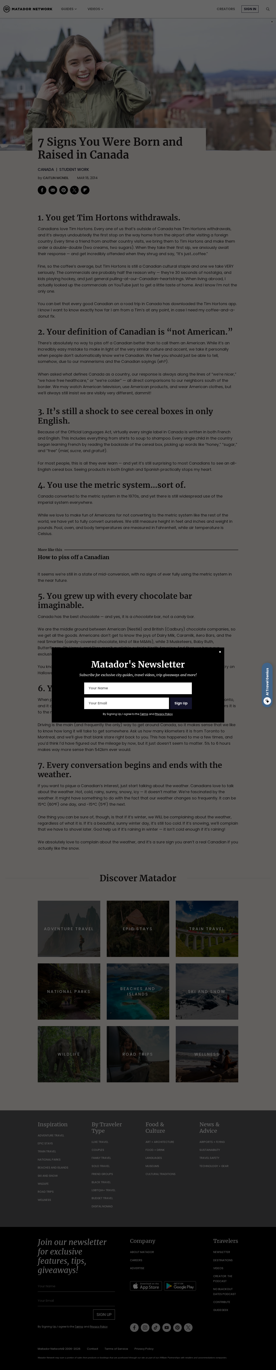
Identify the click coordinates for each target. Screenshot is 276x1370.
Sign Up (181, 703)
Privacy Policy (164, 714)
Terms (144, 714)
